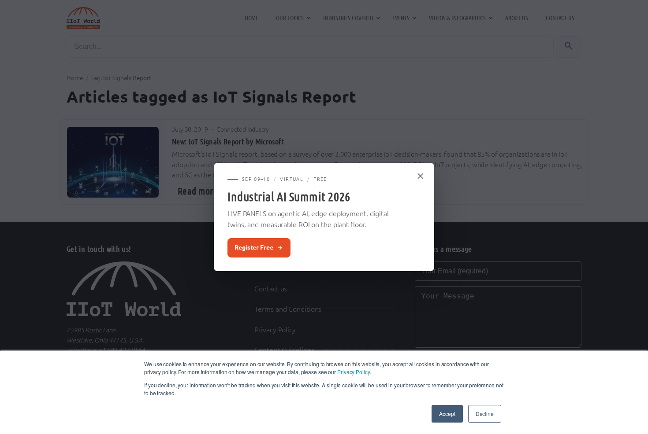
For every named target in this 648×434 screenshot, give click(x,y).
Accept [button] (447, 413)
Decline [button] (485, 413)
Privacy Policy (353, 371)
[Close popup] (421, 176)
